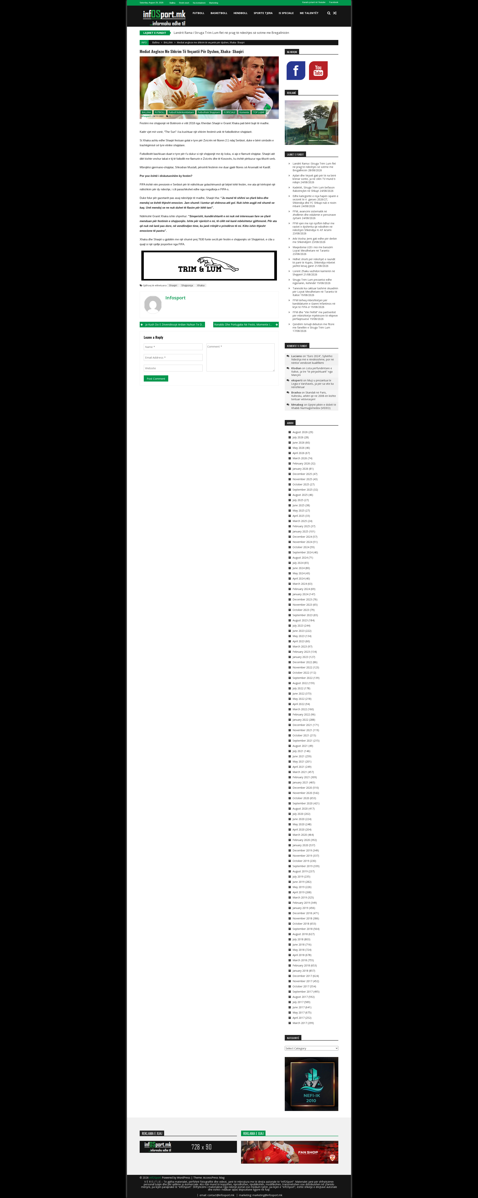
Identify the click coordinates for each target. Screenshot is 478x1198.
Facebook (333, 2)
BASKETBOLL (219, 13)
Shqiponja (187, 285)
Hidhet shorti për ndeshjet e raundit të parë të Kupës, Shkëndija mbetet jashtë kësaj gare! (314, 262)
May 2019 (299, 887)
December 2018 (302, 913)
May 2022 (299, 698)
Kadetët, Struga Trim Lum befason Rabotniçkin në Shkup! (314, 189)
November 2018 (302, 918)
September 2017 (303, 991)
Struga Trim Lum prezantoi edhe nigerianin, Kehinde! (312, 281)
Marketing (213, 3)
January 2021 (300, 782)
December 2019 (302, 850)
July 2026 (298, 437)
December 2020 (302, 787)
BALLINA (168, 42)
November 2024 (302, 542)
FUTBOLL (198, 13)
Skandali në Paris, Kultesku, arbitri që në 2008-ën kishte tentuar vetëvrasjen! (313, 396)
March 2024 (300, 583)
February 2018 (301, 965)
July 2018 (298, 939)
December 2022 (302, 662)
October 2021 (301, 735)
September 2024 (303, 552)
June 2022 (299, 693)
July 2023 (298, 625)
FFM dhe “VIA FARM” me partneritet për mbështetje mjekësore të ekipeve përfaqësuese (315, 315)
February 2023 (301, 651)
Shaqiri (173, 285)
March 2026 (300, 458)
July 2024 (298, 563)
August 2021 (300, 746)
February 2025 (301, 526)
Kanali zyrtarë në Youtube (313, 2)
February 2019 (301, 902)
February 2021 (301, 777)
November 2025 (302, 479)
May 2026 (299, 448)
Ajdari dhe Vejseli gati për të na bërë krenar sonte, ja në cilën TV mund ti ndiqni (314, 179)
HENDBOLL (241, 13)
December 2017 (302, 976)
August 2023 (300, 620)
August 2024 (300, 557)
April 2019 (299, 892)
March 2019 (300, 897)
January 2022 (300, 719)
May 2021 (299, 761)
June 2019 (299, 882)
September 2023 (303, 615)
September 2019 (303, 866)
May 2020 (299, 824)
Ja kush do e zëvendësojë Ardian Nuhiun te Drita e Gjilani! (175, 324)
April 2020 (299, 829)
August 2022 (300, 683)
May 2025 (299, 510)
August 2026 (300, 432)
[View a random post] (334, 13)
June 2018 (299, 944)
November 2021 (302, 730)
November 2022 (302, 667)
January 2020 (300, 845)
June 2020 (299, 819)
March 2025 (300, 521)
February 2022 (301, 714)
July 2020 (298, 814)
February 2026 (301, 463)
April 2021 (299, 766)
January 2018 (300, 970)
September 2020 (303, 803)
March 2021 (300, 772)
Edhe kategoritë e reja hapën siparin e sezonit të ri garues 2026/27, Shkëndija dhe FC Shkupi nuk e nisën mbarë (315, 201)
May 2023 (299, 636)
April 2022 (299, 704)
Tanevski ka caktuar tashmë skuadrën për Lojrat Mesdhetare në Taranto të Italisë (315, 291)
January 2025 (300, 531)
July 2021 (298, 751)
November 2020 (302, 793)
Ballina (172, 3)
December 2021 (302, 725)
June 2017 (299, 1007)
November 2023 (302, 604)
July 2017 (298, 1002)
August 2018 (300, 934)
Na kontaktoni (199, 3)
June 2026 (299, 442)
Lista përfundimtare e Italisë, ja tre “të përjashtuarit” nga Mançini (312, 371)
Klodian (296, 368)
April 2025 (299, 515)
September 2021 (303, 740)
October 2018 (301, 923)
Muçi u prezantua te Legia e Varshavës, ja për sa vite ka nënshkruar (312, 384)
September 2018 (303, 929)
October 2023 (301, 610)
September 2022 (303, 678)
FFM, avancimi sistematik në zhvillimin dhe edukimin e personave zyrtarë (314, 215)
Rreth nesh (184, 3)
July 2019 (298, 876)
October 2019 (301, 861)
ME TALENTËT (309, 13)
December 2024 (302, 536)
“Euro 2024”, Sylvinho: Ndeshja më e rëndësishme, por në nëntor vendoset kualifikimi (312, 359)
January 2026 (300, 468)
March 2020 (300, 834)
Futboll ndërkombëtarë (181, 112)
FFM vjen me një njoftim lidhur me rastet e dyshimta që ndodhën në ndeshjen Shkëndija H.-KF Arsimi (313, 226)
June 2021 (299, 756)
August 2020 (300, 808)
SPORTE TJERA (263, 13)
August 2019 (300, 871)
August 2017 (300, 997)
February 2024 (301, 589)
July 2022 (298, 688)
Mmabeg (297, 404)
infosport (146, 116)
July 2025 (298, 500)
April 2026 (299, 453)
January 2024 (300, 594)
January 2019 (300, 908)
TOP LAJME (258, 112)
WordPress (184, 1177)
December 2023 (302, 599)
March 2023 (300, 646)
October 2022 (301, 672)
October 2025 (301, 484)
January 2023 (300, 657)
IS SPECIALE (286, 13)
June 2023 (299, 631)
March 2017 (300, 1023)
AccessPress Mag (213, 1177)
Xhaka (200, 285)
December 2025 (302, 474)
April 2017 (299, 1017)
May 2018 (299, 949)
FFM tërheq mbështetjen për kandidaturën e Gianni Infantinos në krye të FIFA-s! (314, 303)
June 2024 (299, 568)
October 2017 (301, 986)
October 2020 (301, 798)
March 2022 (300, 709)
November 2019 (302, 855)
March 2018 (300, 960)
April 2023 (299, 641)
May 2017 (299, 1012)
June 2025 (299, 505)
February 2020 (301, 840)
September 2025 (303, 489)
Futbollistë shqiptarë (209, 112)
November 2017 (302, 981)
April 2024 (299, 578)
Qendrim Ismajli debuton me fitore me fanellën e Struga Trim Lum (313, 325)
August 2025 (300, 495)
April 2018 (299, 955)
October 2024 (301, 547)
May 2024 (299, 573)
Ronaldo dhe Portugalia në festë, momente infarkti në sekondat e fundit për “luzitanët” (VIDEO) (246, 324)
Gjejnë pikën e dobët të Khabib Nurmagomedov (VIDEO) (313, 406)
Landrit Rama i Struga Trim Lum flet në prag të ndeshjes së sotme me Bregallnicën (231, 33)
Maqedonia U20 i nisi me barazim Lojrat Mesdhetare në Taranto (313, 248)
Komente (244, 112)
